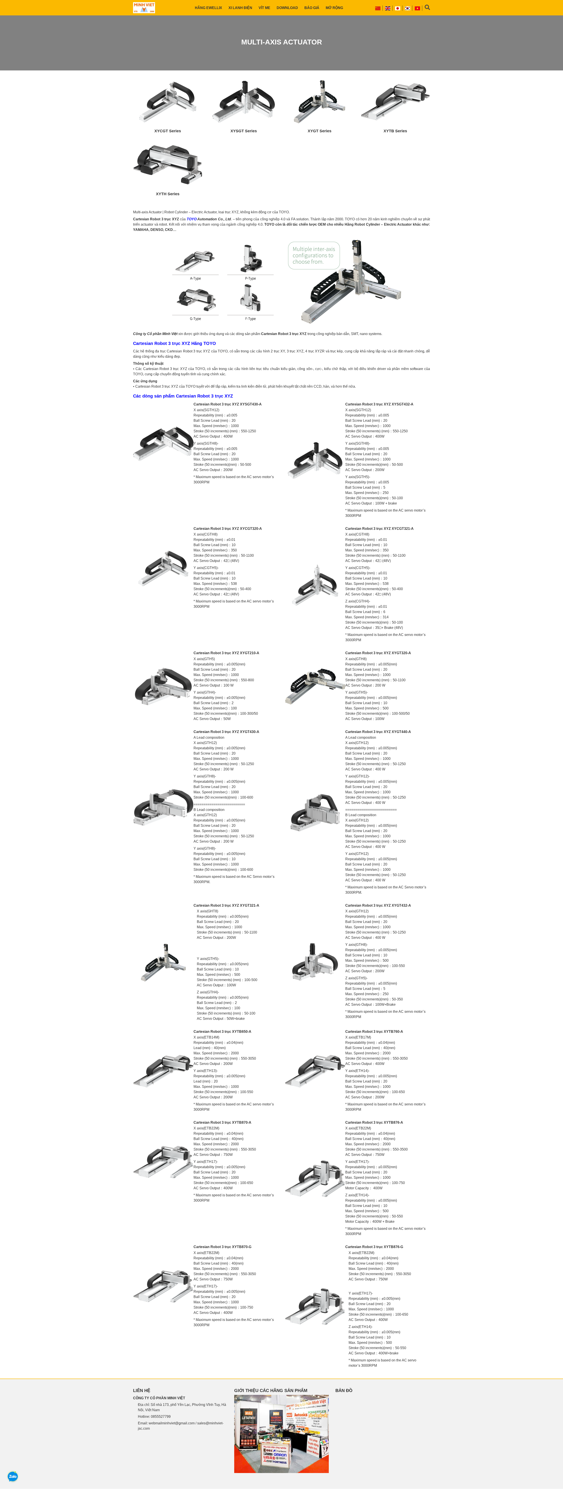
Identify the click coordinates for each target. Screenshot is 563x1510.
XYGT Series (319, 131)
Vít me (264, 8)
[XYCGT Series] (167, 102)
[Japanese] (398, 8)
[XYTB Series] (395, 102)
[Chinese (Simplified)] (378, 8)
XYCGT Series (167, 131)
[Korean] (408, 8)
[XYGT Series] (319, 102)
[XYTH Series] (167, 165)
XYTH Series (167, 194)
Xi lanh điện (240, 8)
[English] (388, 8)
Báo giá (311, 8)
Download (287, 8)
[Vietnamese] (417, 8)
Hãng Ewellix (208, 8)
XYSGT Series (243, 131)
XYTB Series (395, 131)
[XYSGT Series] (243, 102)
